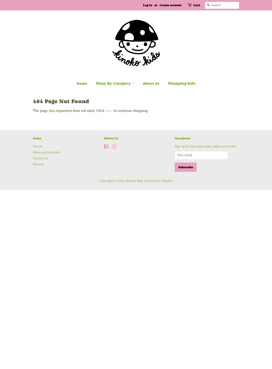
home (82, 83)
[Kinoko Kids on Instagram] (114, 147)
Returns (38, 164)
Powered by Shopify (158, 181)
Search (37, 146)
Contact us (40, 158)
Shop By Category (114, 83)
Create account (170, 5)
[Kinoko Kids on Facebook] (106, 147)
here (109, 111)
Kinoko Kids (134, 181)
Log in (147, 5)
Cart (196, 5)
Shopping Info (182, 83)
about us (151, 83)
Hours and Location (46, 152)
